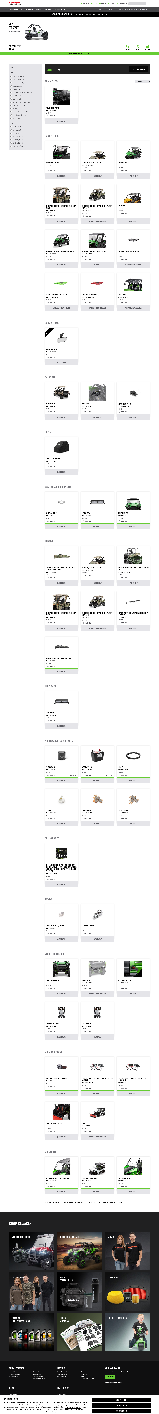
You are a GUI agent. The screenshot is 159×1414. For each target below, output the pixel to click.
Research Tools (144, 9)
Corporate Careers (38, 1376)
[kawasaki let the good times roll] (15, 3)
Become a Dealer (61, 1394)
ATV (22, 10)
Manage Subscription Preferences (114, 1382)
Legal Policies (37, 1374)
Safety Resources (61, 1376)
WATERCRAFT (49, 10)
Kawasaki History (13, 1371)
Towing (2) (16, 109)
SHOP (120, 9)
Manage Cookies (121, 1405)
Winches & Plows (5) (19, 115)
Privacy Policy (51, 1412)
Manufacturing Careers (39, 1378)
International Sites (14, 1376)
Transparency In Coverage (40, 1381)
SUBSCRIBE (110, 1377)
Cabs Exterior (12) (19, 80)
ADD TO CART (62, 121)
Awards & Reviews (14, 1392)
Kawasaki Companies (14, 1374)
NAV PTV (39, 10)
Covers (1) (16, 89)
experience (102, 9)
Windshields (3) (18, 118)
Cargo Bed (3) (17, 86)
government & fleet (112, 9)
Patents (83, 1376)
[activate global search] (147, 3)
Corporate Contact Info (63, 1371)
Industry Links (84, 1374)
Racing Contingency (86, 1371)
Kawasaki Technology (38, 1371)
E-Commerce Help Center (87, 1378)
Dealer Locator (61, 1392)
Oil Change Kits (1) (19, 105)
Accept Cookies (121, 1400)
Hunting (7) (17, 96)
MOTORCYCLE (14, 10)
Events (35, 1392)
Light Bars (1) (17, 99)
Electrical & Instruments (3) (22, 92)
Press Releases (13, 1394)
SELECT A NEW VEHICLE (139, 69)
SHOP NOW (104, 14)
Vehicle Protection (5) (20, 112)
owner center (128, 9)
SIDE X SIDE (29, 10)
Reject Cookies (121, 1411)
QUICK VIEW (52, 116)
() (95, 3)
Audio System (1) (18, 76)
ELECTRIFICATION (60, 10)
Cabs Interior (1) (18, 83)
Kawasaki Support (62, 1374)
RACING (136, 9)
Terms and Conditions (73, 1409)
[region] (79, 1404)
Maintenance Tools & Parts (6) (23, 102)
